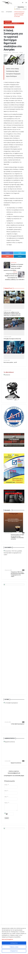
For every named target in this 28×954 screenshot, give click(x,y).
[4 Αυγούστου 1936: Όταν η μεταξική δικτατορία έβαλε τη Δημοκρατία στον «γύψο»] (13, 560)
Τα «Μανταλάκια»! (9, 372)
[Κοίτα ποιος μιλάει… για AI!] (14, 347)
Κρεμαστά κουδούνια (16, 762)
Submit (6, 818)
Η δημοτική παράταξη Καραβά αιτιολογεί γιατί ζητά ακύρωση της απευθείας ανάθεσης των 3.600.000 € (14, 276)
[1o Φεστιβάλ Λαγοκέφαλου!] (13, 711)
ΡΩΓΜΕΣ (7, 699)
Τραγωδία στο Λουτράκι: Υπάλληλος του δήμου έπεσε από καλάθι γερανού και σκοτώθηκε (13, 266)
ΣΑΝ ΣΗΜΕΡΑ (8, 547)
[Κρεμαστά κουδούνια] (13, 750)
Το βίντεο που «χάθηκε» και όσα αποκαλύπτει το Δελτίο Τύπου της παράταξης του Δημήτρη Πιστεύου (12, 314)
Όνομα (6, 784)
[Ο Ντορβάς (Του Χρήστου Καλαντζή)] (14, 323)
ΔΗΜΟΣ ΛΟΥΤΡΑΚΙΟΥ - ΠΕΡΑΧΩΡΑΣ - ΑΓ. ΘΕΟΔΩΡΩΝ (12, 23)
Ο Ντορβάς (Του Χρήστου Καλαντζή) (12, 338)
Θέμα (6, 796)
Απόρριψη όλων (14, 951)
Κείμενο (6, 802)
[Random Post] (22, 2)
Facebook (7, 253)
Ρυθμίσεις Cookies (14, 947)
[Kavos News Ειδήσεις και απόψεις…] (7, 2)
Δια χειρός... (8, 510)
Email (6, 790)
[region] (14, 939)
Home (2, 11)
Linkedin (20, 256)
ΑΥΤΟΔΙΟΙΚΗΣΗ (9, 11)
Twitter (19, 253)
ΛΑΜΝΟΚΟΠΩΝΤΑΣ (10, 738)
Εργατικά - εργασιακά (9, 27)
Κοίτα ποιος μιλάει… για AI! (10, 362)
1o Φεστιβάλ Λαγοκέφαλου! (17, 724)
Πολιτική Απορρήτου (7, 939)
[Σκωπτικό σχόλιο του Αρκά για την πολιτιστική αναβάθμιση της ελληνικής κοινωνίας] (13, 522)
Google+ (7, 256)
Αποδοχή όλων (14, 943)
